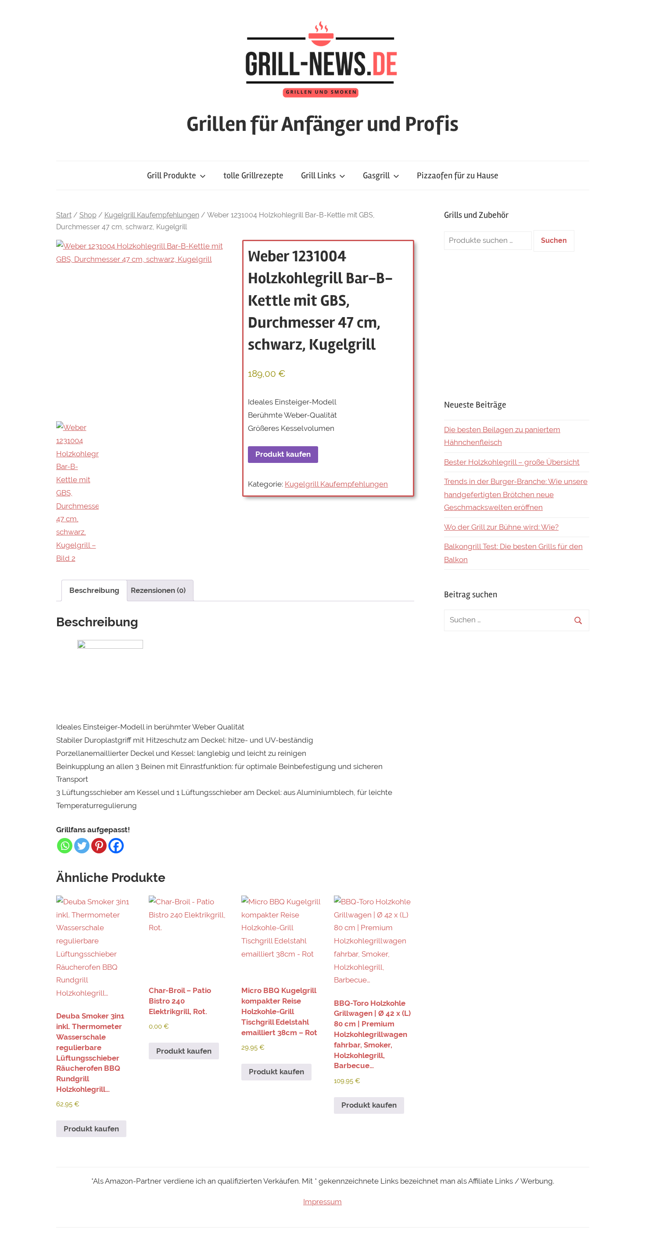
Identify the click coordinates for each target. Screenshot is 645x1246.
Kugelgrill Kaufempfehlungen (151, 215)
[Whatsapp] (64, 845)
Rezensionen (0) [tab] (158, 590)
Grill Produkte (171, 175)
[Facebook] (116, 845)
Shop (88, 215)
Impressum (322, 1201)
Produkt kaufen (283, 454)
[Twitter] (82, 845)
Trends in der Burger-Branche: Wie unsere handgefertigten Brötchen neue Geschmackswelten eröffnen (516, 494)
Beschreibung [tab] (94, 590)
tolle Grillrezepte (253, 175)
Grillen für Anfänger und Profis (322, 124)
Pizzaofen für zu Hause (457, 175)
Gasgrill (376, 175)
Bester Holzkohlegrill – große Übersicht (512, 462)
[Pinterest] (99, 845)
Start (64, 215)
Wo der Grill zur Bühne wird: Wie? (501, 527)
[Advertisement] (516, 325)
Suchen (554, 240)
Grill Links (318, 175)
